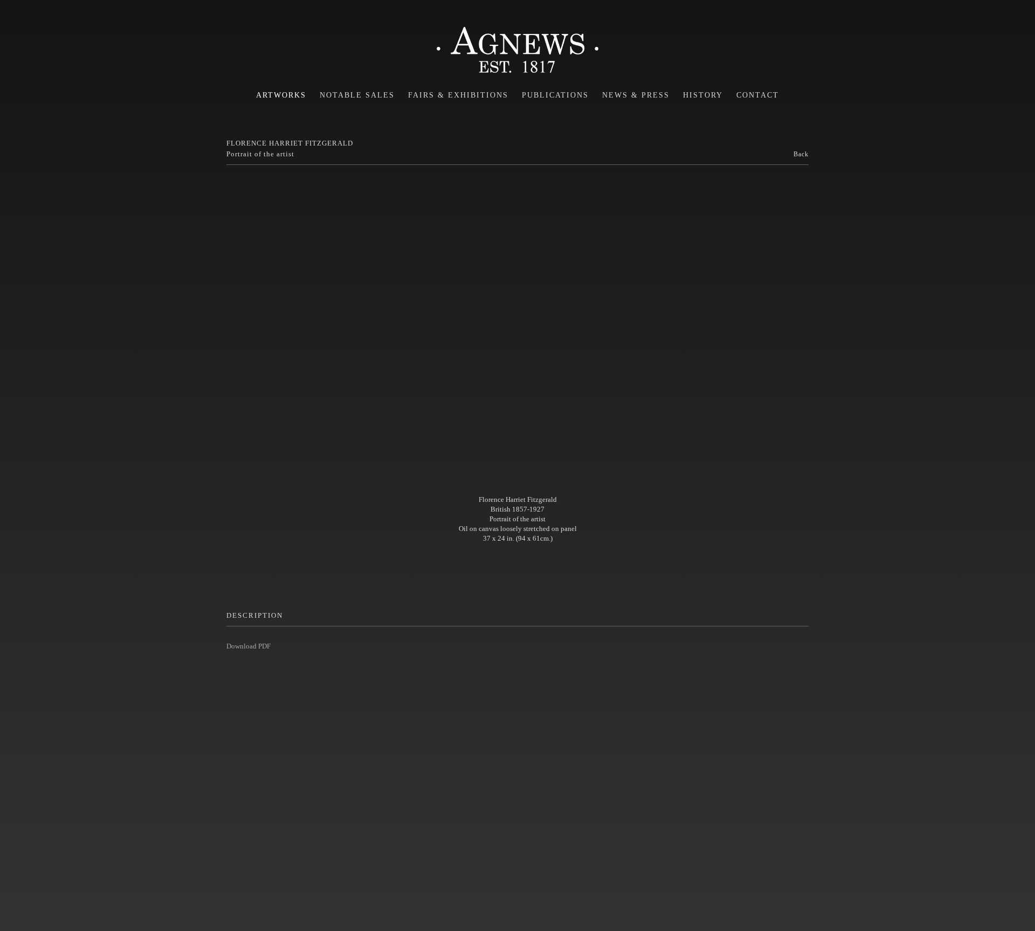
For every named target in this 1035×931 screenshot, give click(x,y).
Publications (555, 95)
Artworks (281, 95)
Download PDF (248, 646)
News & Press (636, 95)
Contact (757, 95)
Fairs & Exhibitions (458, 95)
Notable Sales (357, 95)
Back (801, 154)
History (703, 95)
